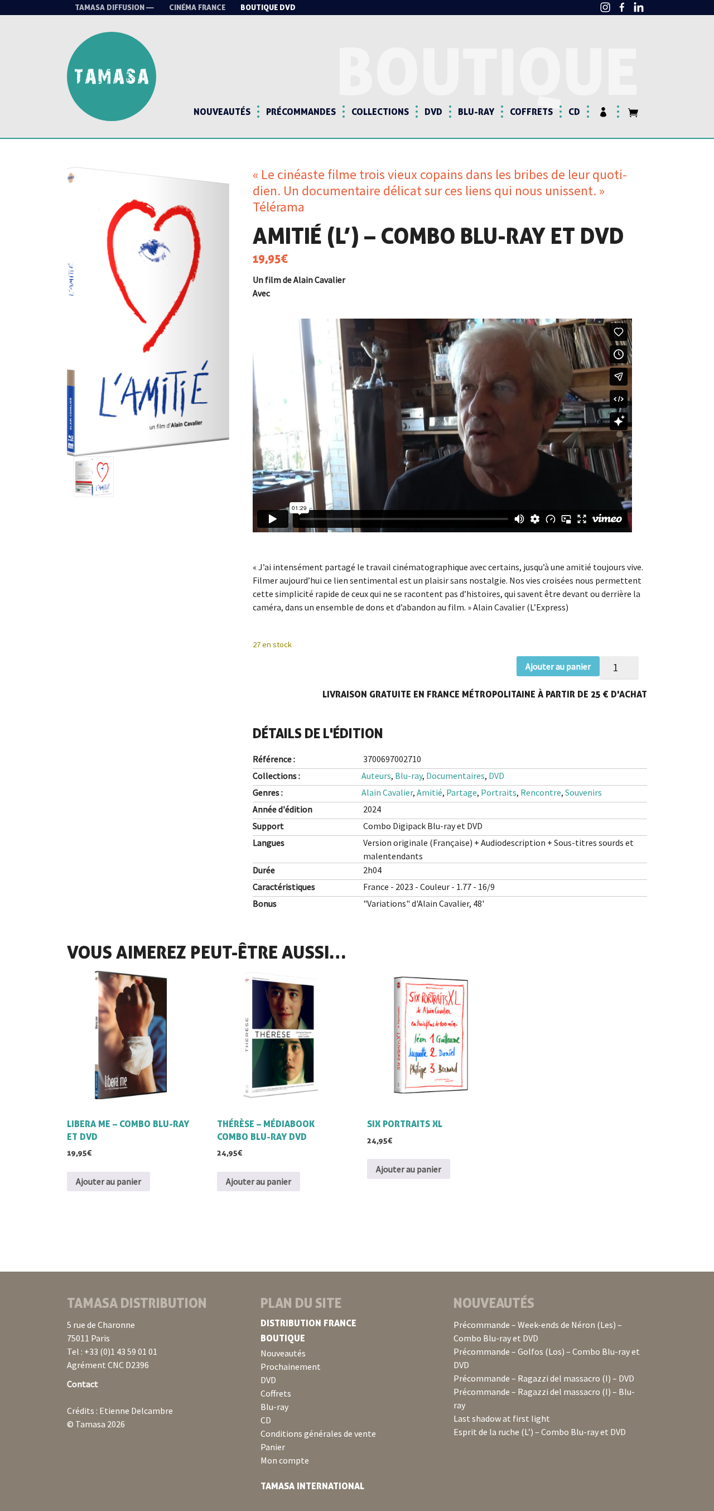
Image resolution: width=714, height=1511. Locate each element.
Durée (264, 869)
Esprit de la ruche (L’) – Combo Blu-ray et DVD (540, 1431)
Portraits (499, 792)
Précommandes (301, 111)
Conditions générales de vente (318, 1433)
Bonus (265, 903)
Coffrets (531, 111)
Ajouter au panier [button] (108, 1181)
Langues (268, 842)
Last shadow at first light (502, 1418)
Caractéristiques (284, 886)
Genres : (268, 792)
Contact (82, 1383)
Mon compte (284, 1460)
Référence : (274, 758)
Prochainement (290, 1366)
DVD (433, 111)
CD (574, 111)
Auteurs (376, 775)
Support (268, 825)
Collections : (276, 775)
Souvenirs (583, 792)
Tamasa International (312, 1485)
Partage (461, 792)
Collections (380, 111)
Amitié (429, 792)
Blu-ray (476, 111)
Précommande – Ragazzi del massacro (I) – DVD (544, 1378)
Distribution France (308, 1323)
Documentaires (455, 775)
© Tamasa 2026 (96, 1424)
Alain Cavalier (387, 792)
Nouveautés (222, 111)
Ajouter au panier (558, 666)
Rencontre (540, 792)
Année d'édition (282, 809)
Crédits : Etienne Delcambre (120, 1410)
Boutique (282, 1338)
